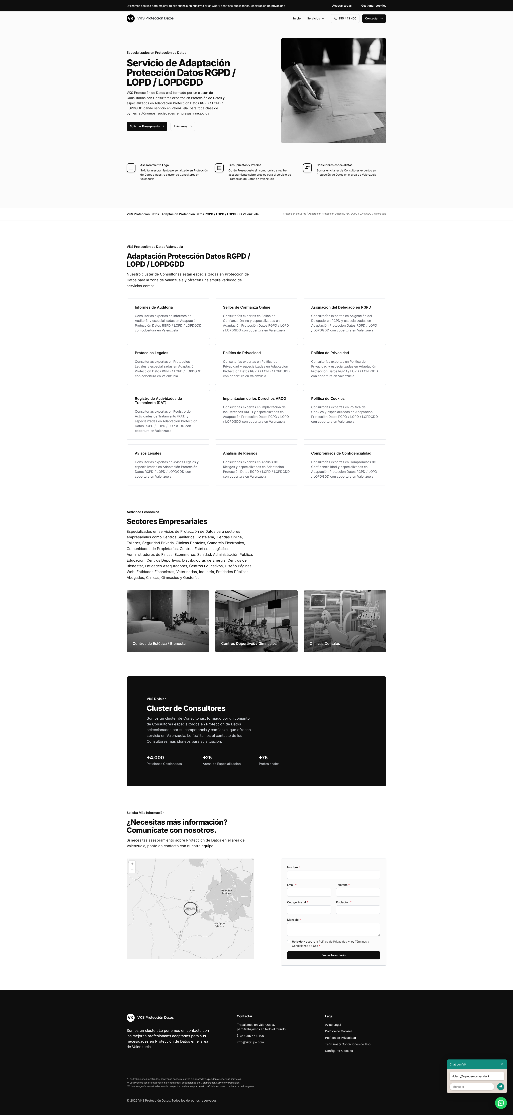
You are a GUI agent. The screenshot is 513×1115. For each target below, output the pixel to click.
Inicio (297, 18)
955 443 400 (347, 18)
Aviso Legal (333, 1025)
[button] (190, 909)
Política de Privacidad (333, 941)
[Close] (502, 1064)
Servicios (313, 18)
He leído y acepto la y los (330, 943)
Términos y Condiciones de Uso (348, 1044)
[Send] (500, 1086)
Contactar (372, 18)
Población (343, 902)
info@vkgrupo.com (250, 1042)
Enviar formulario (334, 955)
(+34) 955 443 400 (250, 1036)
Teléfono (343, 884)
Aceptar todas (342, 5)
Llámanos (180, 126)
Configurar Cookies (339, 1051)
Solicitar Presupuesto (145, 126)
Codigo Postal (297, 902)
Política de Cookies (338, 1031)
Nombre (293, 867)
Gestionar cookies (373, 5)
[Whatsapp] (501, 1103)
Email (292, 884)
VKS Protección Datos (155, 18)
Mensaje (294, 919)
